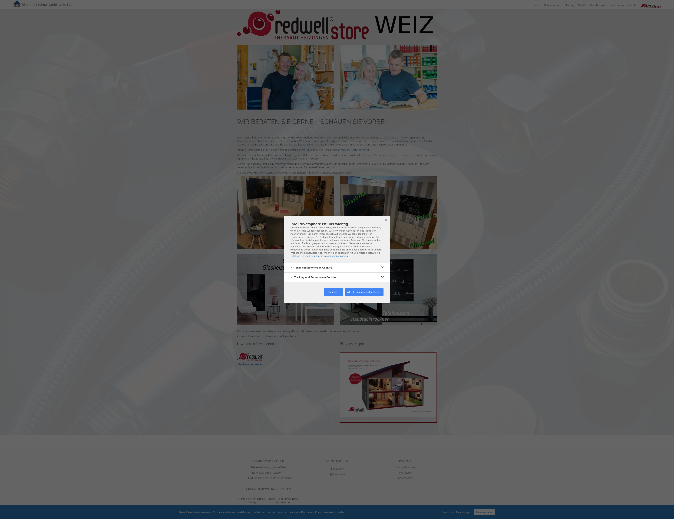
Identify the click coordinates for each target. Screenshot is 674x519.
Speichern (333, 292)
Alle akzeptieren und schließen (364, 292)
